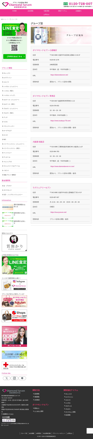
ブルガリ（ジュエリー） (10, 108)
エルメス (6, 82)
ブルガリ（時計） (8, 113)
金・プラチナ (7, 186)
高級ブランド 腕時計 (9, 175)
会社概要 (31, 433)
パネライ (6, 170)
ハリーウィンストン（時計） (12, 148)
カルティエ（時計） (9, 104)
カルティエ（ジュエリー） (11, 99)
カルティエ (68, 405)
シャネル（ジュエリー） (10, 86)
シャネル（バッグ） (9, 95)
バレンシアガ (7, 161)
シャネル (67, 402)
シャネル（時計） (8, 91)
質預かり (36, 408)
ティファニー (7, 153)
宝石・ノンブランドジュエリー (13, 194)
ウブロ (5, 122)
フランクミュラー (8, 126)
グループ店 (24, 433)
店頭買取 (36, 393)
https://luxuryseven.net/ (58, 212)
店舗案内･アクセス (8, 414)
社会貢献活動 (47, 433)
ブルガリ (67, 409)
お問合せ (69, 433)
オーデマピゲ (7, 130)
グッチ (5, 117)
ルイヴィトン (7, 77)
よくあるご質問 (38, 411)
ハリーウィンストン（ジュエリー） (14, 144)
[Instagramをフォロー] (14, 378)
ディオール (6, 157)
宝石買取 (67, 415)
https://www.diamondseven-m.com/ (62, 166)
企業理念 (38, 433)
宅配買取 (36, 396)
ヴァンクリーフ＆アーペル (11, 166)
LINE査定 (37, 399)
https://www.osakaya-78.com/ (60, 121)
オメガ (5, 135)
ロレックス (6, 73)
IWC (4, 139)
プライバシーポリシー (59, 433)
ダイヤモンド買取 (70, 412)
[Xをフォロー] (6, 378)
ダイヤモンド (7, 190)
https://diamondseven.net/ (59, 75)
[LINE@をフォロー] (22, 378)
